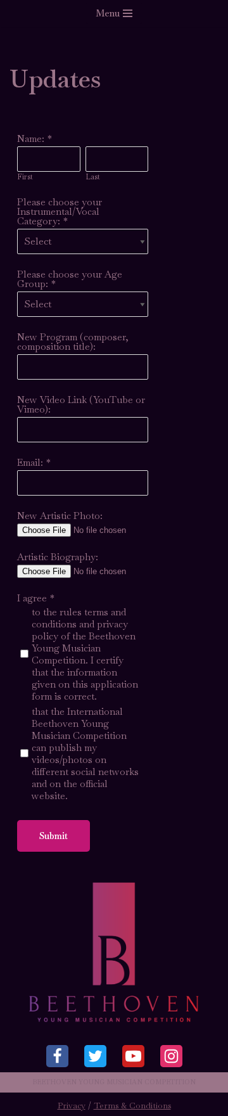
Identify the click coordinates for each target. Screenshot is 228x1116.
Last (93, 177)
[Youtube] (133, 1056)
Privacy (72, 1105)
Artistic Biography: (57, 557)
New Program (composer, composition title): (73, 341)
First (25, 177)
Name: (30, 138)
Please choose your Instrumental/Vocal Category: (59, 211)
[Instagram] (171, 1056)
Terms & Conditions (132, 1105)
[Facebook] (57, 1056)
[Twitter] (95, 1056)
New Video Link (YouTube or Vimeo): (81, 404)
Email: (30, 462)
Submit (53, 836)
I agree (32, 598)
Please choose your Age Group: (69, 279)
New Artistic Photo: (60, 516)
